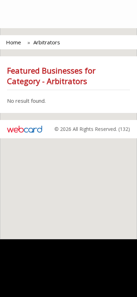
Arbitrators (46, 42)
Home (13, 42)
